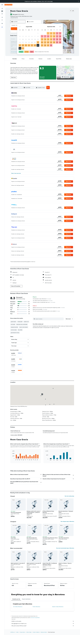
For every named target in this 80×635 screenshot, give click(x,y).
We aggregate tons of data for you (19, 623)
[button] (78, 1)
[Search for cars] (2, 14)
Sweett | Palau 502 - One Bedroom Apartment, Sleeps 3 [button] (50, 564)
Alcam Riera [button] (13, 537)
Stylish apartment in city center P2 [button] (34, 563)
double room (26, 321)
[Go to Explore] (2, 17)
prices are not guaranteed (35, 617)
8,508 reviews (21, 14)
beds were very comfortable (21, 324)
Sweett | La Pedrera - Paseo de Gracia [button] (65, 564)
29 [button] (37, 45)
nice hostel (13, 324)
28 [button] (35, 45)
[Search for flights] (2, 8)
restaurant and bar (14, 327)
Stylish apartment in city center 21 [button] (18, 563)
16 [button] (51, 39)
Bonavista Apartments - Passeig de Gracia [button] (66, 512)
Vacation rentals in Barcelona (57, 606)
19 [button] (28, 42)
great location (13, 321)
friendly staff (20, 321)
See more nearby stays (69, 496)
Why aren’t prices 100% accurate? (19, 625)
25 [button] (25, 45)
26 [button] (29, 45)
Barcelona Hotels (44, 632)
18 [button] (57, 39)
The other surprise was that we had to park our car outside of (46, 311)
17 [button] (22, 42)
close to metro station (23, 327)
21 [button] (34, 42)
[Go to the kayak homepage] (8, 4)
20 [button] (32, 42)
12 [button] (28, 39)
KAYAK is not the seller (16, 621)
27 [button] (31, 45)
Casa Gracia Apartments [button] (16, 512)
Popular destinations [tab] (26, 599)
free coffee (20, 329)
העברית (51, 1)
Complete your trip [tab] (16, 599)
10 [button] (23, 39)
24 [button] (23, 45)
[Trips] (2, 23)
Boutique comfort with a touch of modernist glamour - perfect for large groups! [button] (33, 512)
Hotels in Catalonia (36, 632)
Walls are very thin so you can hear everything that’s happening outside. (49, 307)
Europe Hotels (22, 632)
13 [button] (42, 39)
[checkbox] (16, 354)
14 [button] (34, 39)
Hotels (17, 632)
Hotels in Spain (28, 632)
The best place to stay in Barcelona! (42, 298)
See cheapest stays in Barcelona (67, 521)
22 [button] (37, 42)
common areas (13, 329)
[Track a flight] (2, 20)
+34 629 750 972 (14, 17)
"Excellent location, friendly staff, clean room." (44, 302)
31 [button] (22, 48)
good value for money (15, 332)
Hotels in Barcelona (36, 606)
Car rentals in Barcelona (17, 606)
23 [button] (19, 45)
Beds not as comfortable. (40, 309)
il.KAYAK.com (12, 632)
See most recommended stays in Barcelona (65, 548)
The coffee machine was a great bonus (42, 300)
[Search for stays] (2, 11)
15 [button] (48, 39)
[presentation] (39, 443)
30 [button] (20, 48)
